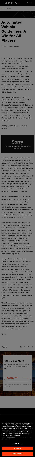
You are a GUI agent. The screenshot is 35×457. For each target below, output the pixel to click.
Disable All (17, 448)
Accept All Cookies (17, 453)
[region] (17, 435)
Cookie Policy (11, 437)
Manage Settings (17, 443)
